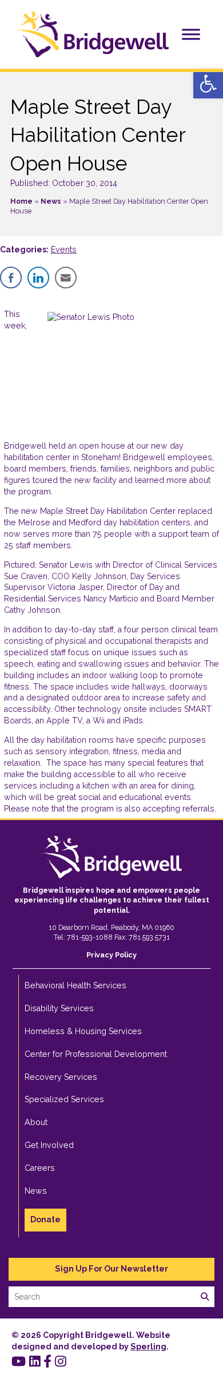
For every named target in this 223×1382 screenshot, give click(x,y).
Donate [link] (45, 1219)
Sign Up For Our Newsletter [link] (111, 1268)
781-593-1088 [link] (90, 937)
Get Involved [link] (49, 1145)
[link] (208, 83)
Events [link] (64, 249)
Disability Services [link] (59, 1008)
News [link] (51, 201)
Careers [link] (40, 1168)
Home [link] (21, 201)
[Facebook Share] (11, 277)
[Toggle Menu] (191, 34)
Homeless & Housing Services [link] (83, 1031)
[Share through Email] (66, 277)
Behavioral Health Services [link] (75, 985)
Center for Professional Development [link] (96, 1054)
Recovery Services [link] (61, 1077)
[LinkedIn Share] (38, 277)
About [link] (36, 1122)
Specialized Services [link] (64, 1099)
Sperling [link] (148, 1346)
